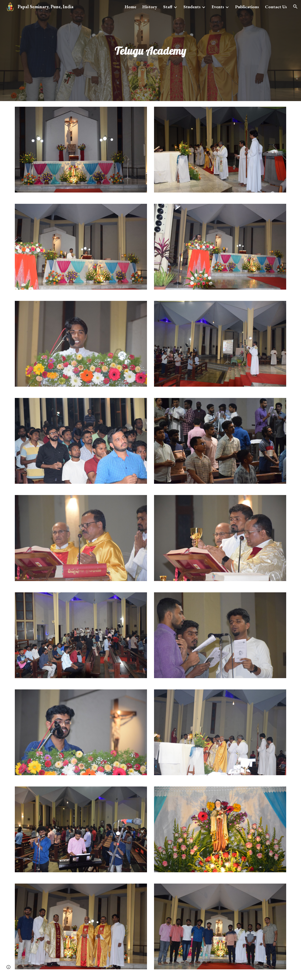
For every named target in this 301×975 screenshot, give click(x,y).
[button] (295, 6)
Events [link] (218, 7)
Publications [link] (247, 7)
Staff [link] (167, 7)
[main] (150, 50)
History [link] (149, 7)
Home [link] (130, 7)
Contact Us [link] (276, 7)
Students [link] (192, 7)
